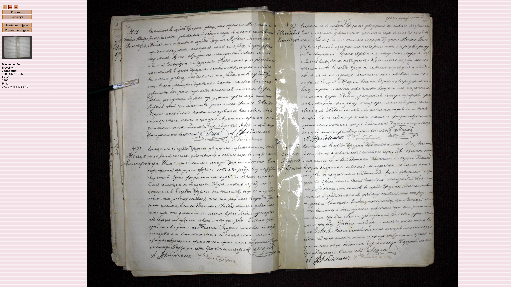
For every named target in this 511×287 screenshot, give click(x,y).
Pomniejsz (17, 17)
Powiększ (17, 12)
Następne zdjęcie (17, 25)
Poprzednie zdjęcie (17, 30)
